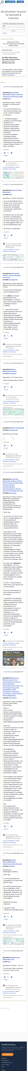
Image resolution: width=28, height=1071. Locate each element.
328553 (8, 853)
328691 (8, 422)
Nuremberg (10, 493)
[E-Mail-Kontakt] (4, 153)
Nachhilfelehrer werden (6, 1062)
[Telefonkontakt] (8, 153)
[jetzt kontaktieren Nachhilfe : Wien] (13, 178)
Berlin (8, 194)
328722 (8, 363)
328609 (8, 672)
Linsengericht (11, 280)
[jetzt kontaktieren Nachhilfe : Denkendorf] (13, 415)
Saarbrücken (10, 698)
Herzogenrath (11, 430)
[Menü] (2, 2)
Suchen (20, 2)
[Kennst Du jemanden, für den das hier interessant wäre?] (3, 88)
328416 (8, 951)
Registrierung (11, 75)
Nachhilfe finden (7, 1054)
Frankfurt (9, 866)
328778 (8, 184)
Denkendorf (10, 373)
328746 (8, 267)
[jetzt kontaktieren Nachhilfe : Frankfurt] (13, 944)
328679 (8, 472)
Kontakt (6, 155)
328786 (8, 86)
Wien (7, 99)
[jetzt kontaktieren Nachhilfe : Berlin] (13, 260)
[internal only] (0, 1036)
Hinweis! (4, 33)
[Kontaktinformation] (11, 153)
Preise (2, 1066)
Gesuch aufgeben (5, 1064)
